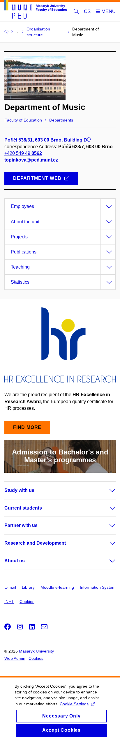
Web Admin (14, 658)
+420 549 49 (23, 153)
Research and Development (35, 543)
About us (14, 560)
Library (28, 587)
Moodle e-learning (57, 587)
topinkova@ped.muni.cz (31, 159)
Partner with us (21, 525)
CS (87, 11)
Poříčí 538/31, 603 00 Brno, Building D (45, 139)
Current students (23, 508)
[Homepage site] (35, 10)
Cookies (27, 601)
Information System (98, 587)
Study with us (19, 490)
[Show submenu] (106, 490)
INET (9, 601)
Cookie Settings (74, 704)
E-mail (10, 587)
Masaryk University (36, 651)
